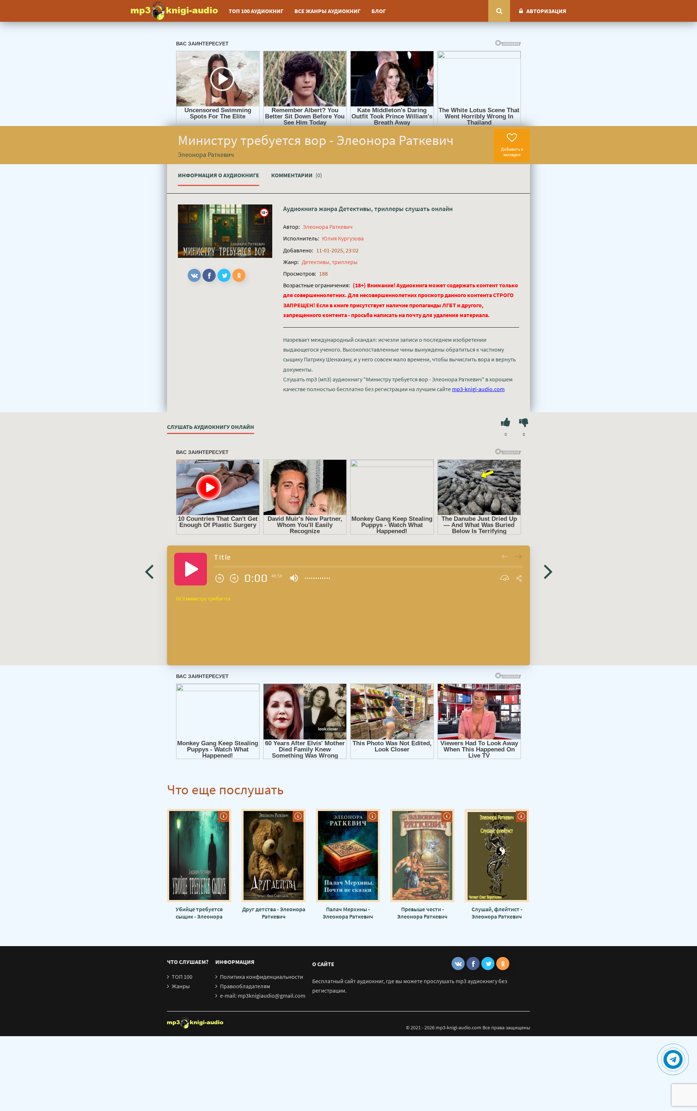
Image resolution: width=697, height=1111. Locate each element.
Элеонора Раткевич (327, 226)
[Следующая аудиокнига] (548, 571)
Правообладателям (245, 986)
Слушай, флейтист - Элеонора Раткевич (497, 912)
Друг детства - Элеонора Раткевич (273, 912)
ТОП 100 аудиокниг (256, 11)
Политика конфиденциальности (261, 976)
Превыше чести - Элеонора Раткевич (422, 912)
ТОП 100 (182, 976)
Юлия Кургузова (343, 238)
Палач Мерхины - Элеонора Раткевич (348, 912)
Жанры (181, 986)
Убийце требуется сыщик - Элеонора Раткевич (199, 912)
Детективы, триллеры (371, 208)
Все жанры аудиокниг (327, 11)
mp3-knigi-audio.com (478, 389)
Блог (378, 11)
